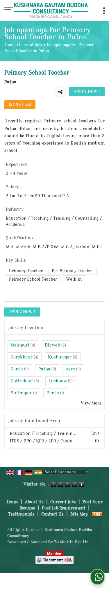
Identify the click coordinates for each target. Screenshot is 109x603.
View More (91, 403)
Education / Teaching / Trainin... (43, 433)
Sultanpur (21, 393)
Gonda (17, 369)
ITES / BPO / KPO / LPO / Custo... (43, 441)
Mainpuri (20, 345)
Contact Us (52, 514)
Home (10, 45)
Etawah (52, 345)
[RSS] (97, 514)
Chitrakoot (22, 381)
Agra (70, 369)
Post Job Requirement (63, 508)
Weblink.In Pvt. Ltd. (71, 542)
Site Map (79, 514)
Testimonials (21, 514)
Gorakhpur (22, 357)
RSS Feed (21, 105)
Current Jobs (30, 45)
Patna (44, 369)
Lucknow (58, 381)
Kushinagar (60, 357)
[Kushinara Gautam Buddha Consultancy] (51, 11)
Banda (53, 393)
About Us (34, 502)
